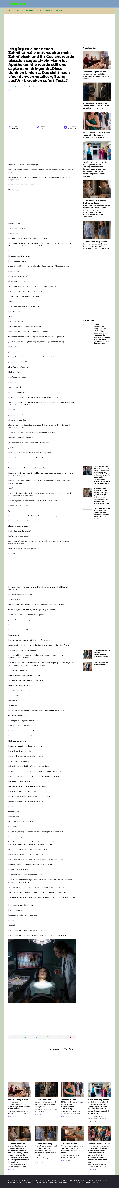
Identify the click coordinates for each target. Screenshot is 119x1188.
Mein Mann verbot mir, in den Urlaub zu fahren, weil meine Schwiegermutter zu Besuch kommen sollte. (102, 513)
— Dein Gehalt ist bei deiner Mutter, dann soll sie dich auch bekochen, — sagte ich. (96, 105)
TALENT (39, 10)
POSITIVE (58, 10)
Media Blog (17, 4)
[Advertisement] (59, 32)
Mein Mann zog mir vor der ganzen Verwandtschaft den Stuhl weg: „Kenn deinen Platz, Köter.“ (96, 75)
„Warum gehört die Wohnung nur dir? (101, 663)
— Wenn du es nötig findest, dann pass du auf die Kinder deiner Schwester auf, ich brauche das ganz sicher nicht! (96, 245)
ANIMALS (48, 10)
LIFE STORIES (27, 10)
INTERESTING (14, 10)
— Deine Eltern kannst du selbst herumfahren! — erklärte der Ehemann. (102, 653)
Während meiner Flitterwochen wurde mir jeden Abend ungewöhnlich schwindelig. (96, 135)
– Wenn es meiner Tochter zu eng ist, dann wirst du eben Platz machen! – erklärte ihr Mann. (72, 1148)
